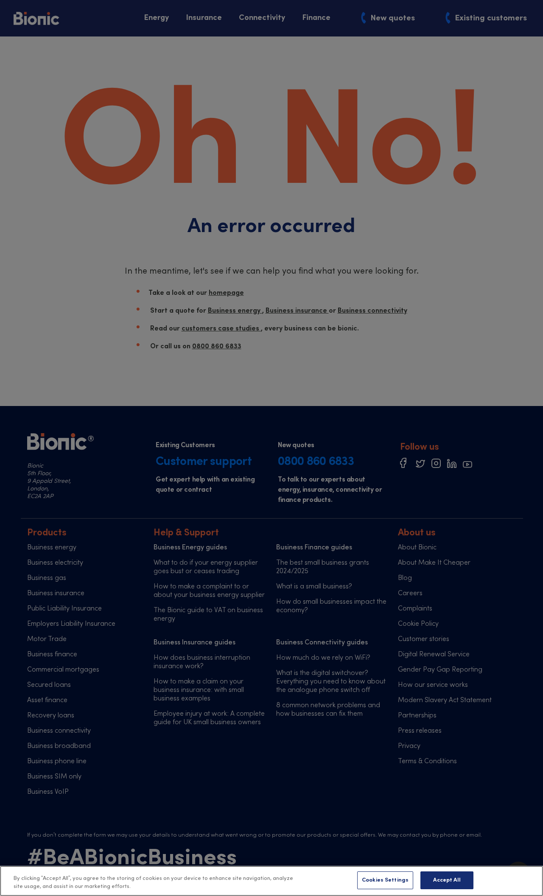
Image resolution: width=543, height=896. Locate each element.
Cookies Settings (385, 880)
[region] (271, 881)
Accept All (446, 880)
